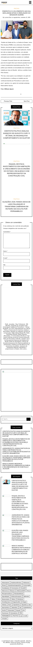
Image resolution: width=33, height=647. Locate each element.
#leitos (13, 599)
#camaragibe (27, 585)
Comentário (7, 231)
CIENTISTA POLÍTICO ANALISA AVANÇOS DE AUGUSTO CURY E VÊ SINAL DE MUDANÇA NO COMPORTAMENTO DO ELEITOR (16, 434)
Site (4, 264)
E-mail (5, 258)
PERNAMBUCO (6, 616)
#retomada (11, 610)
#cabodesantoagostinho (14, 585)
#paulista (24, 604)
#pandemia (16, 604)
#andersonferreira (16, 582)
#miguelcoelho (16, 602)
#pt (20, 607)
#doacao (12, 590)
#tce (23, 610)
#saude (18, 610)
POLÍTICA (16, 8)
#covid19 (23, 588)
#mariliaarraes (6, 602)
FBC (21, 613)
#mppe (24, 602)
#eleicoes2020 (21, 590)
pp (21, 616)
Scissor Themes (20, 642)
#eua (28, 590)
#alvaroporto (5, 582)
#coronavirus (15, 588)
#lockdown (20, 599)
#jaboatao (26, 596)
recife (25, 616)
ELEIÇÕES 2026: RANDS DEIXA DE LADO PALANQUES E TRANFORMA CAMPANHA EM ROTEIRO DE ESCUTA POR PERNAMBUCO (17, 206)
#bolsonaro (26, 582)
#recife (4, 610)
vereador (4, 618)
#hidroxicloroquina (16, 596)
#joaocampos (6, 599)
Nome (5, 251)
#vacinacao (5, 613)
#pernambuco (6, 607)
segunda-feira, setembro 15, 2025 (21, 17)
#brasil (4, 585)
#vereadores (14, 613)
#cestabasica (5, 588)
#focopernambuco (7, 593)
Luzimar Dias (8, 17)
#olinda (4, 604)
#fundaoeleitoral (18, 593)
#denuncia (5, 590)
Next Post (26, 101)
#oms (9, 604)
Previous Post (8, 101)
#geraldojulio (5, 596)
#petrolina (14, 607)
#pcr (30, 604)
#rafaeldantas (27, 607)
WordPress (20, 644)
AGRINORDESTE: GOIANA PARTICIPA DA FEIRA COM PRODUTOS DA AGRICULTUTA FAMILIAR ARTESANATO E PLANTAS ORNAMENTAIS (16, 451)
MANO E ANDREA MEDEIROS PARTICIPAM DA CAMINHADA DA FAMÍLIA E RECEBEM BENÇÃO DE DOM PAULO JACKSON (16, 466)
